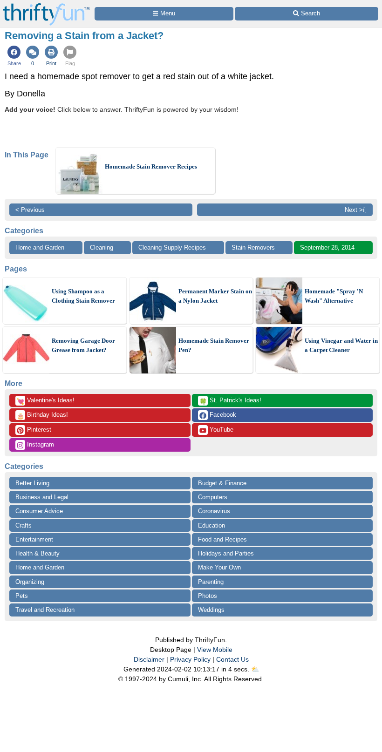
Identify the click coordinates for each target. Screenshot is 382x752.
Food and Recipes (222, 539)
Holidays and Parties (226, 553)
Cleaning (101, 247)
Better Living (32, 483)
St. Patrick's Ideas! (230, 401)
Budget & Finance (222, 483)
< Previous (30, 209)
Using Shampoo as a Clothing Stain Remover (83, 296)
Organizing (29, 581)
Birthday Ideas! (42, 415)
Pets (21, 595)
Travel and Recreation (45, 609)
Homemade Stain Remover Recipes (151, 166)
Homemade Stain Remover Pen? (213, 345)
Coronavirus (214, 511)
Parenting (211, 581)
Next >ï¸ (356, 209)
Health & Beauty (37, 553)
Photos (207, 595)
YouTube (220, 429)
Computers (212, 497)
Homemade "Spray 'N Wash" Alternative (334, 296)
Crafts (23, 525)
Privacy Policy (190, 659)
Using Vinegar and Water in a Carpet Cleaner (341, 345)
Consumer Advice (39, 511)
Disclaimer (149, 659)
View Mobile (214, 649)
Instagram (39, 444)
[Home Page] (46, 5)
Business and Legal (41, 497)
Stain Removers (253, 247)
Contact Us (232, 659)
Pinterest (38, 429)
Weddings (211, 609)
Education (211, 525)
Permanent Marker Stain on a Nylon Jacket (215, 296)
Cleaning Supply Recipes (172, 247)
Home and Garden (39, 247)
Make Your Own (219, 567)
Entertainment (34, 539)
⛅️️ (255, 669)
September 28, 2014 (327, 247)
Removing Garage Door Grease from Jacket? (83, 345)
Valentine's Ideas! (46, 401)
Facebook (222, 414)
